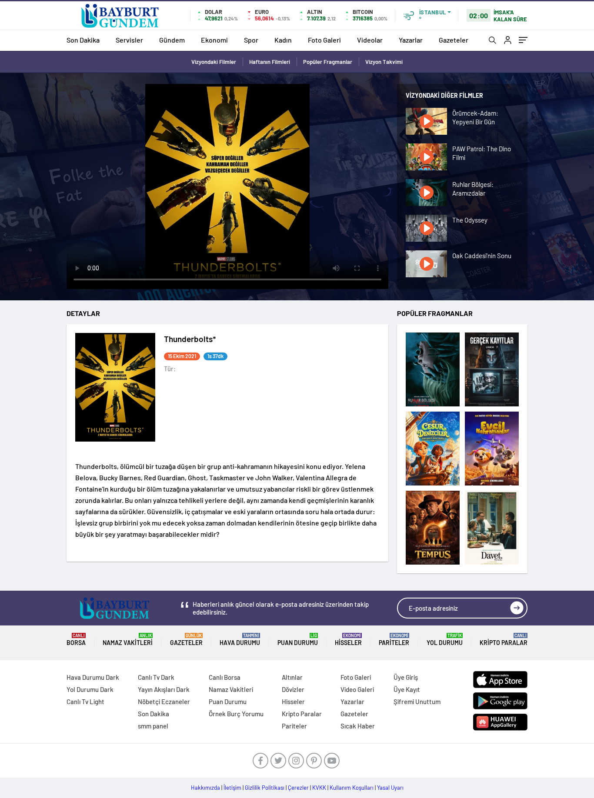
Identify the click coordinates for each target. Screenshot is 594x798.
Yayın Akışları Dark (164, 689)
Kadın (283, 40)
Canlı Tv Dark (156, 677)
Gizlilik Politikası (264, 787)
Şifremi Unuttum (417, 701)
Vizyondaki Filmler (213, 61)
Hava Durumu (240, 639)
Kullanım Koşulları (352, 787)
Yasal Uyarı (390, 787)
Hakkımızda (205, 787)
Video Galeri (357, 689)
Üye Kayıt (407, 689)
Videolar (370, 40)
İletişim (232, 787)
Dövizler (293, 689)
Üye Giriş (406, 677)
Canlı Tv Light (85, 701)
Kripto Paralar (503, 639)
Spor (251, 40)
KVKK (319, 787)
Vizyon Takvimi (384, 61)
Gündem (172, 40)
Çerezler (298, 787)
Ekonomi (214, 40)
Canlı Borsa (224, 677)
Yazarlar (411, 40)
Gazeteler (453, 40)
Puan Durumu (297, 639)
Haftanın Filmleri (269, 61)
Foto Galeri (324, 40)
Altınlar (292, 677)
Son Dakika (83, 40)
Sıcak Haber (357, 726)
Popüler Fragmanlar (327, 61)
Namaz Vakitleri (128, 639)
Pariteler (394, 639)
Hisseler (348, 639)
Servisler (129, 40)
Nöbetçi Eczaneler (164, 701)
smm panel (153, 726)
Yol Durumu (445, 639)
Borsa (76, 639)
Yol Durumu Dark (90, 689)
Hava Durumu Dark (93, 677)
